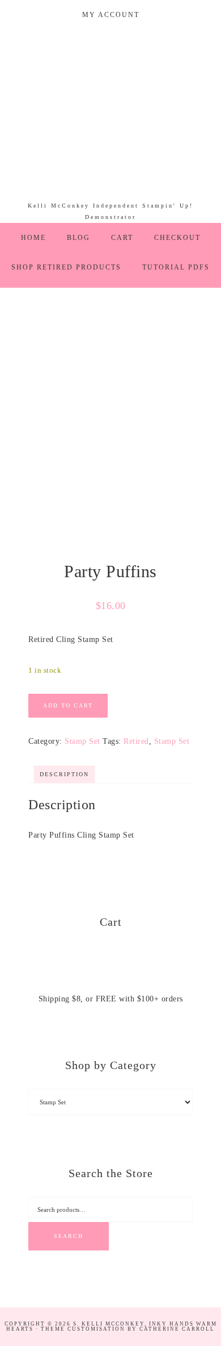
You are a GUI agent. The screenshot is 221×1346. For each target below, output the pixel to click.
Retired (136, 741)
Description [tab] (64, 774)
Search (68, 1236)
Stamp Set (82, 741)
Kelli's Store (110, 115)
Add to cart (68, 705)
